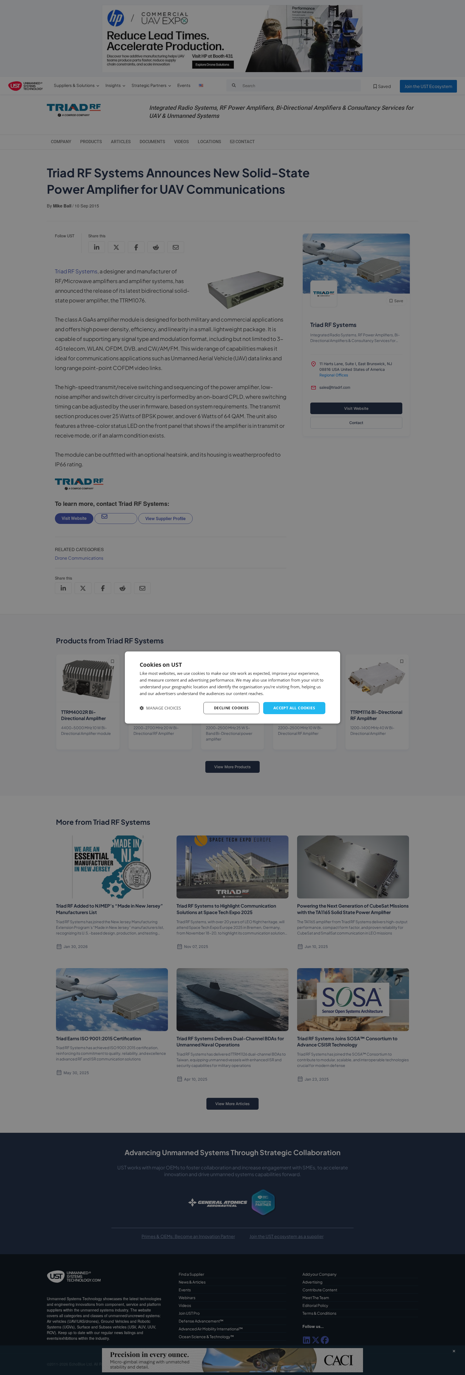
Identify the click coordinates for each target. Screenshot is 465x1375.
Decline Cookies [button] (231, 707)
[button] (160, 708)
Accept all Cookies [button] (294, 707)
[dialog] (232, 687)
